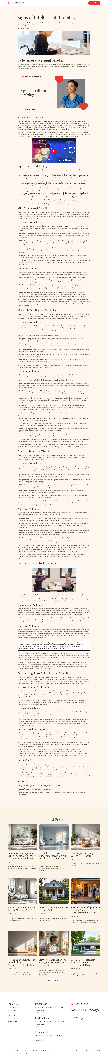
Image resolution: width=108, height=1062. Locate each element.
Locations (68, 3)
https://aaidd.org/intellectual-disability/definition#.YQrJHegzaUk (42, 786)
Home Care (43, 3)
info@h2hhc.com (12, 1007)
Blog (80, 3)
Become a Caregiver (58, 3)
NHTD (49, 3)
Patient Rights (23, 1057)
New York (18, 1054)
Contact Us (94, 3)
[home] (16, 3)
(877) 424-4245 (12, 1010)
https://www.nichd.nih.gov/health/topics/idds (35, 789)
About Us (16, 1050)
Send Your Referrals (35, 1050)
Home (31, 3)
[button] (36, 2)
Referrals (75, 3)
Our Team (10, 1054)
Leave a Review (12, 1057)
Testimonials (35, 1054)
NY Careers (46, 1050)
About (36, 3)
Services (48, 1054)
